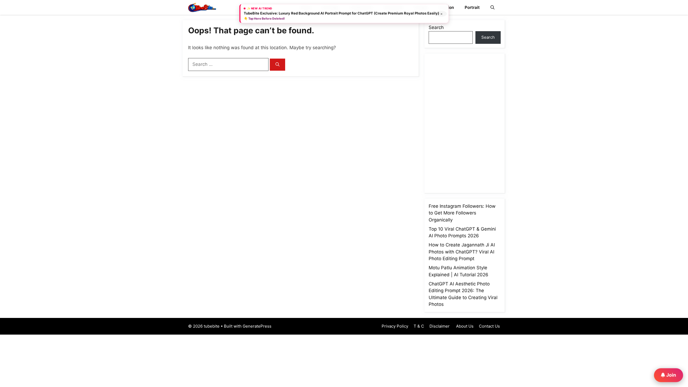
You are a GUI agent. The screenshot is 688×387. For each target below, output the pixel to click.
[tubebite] (202, 7)
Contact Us (489, 326)
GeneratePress (257, 326)
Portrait (472, 7)
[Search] (277, 65)
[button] (492, 7)
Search (436, 27)
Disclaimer (439, 326)
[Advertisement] (472, 122)
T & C (419, 326)
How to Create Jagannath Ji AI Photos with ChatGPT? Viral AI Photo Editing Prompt (462, 251)
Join (670, 374)
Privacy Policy (395, 326)
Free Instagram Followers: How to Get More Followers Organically (462, 213)
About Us (464, 326)
